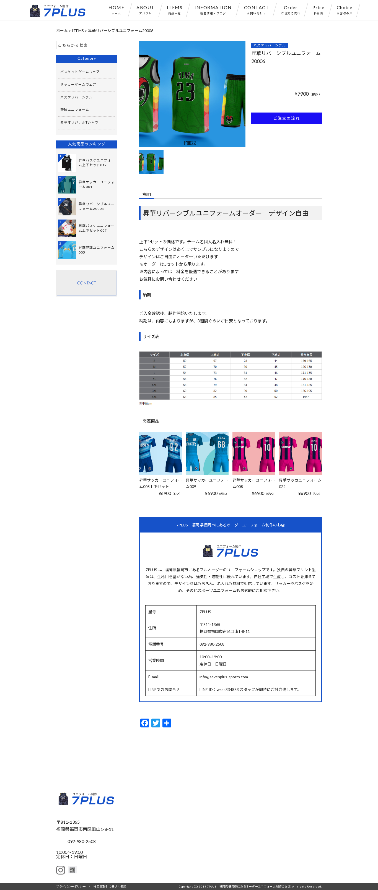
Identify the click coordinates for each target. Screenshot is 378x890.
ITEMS (175, 10)
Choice (345, 10)
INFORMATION (213, 10)
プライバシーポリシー (71, 886)
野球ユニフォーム (74, 110)
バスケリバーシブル (269, 45)
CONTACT (256, 10)
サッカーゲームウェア (78, 84)
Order (290, 10)
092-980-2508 (82, 841)
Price (318, 10)
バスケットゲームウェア (80, 72)
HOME (116, 10)
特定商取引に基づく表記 (110, 886)
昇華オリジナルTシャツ (79, 122)
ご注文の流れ (286, 118)
